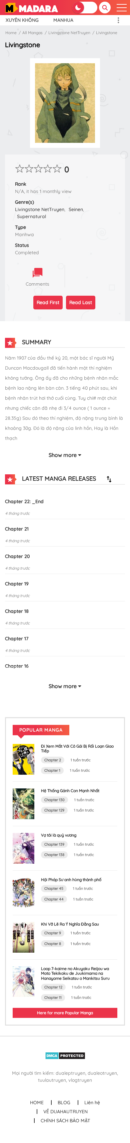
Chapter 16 (17, 666)
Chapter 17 (16, 639)
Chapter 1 (52, 770)
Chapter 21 (17, 529)
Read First (48, 302)
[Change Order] (109, 479)
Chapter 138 (54, 854)
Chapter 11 (53, 997)
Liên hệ (92, 1103)
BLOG (64, 1103)
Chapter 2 (52, 760)
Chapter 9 (52, 933)
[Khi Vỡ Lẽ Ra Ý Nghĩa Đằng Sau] (23, 937)
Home (11, 32)
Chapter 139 (54, 844)
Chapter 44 (54, 899)
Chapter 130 (54, 799)
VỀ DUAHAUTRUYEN (65, 1112)
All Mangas (32, 32)
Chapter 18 (17, 611)
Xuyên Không (22, 20)
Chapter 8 (52, 943)
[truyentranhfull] (31, 7)
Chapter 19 (17, 584)
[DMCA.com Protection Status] (65, 1055)
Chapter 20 (17, 556)
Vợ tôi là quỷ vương (58, 835)
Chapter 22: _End (24, 501)
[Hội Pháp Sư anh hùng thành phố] (23, 892)
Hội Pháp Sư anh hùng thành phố (71, 879)
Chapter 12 (53, 987)
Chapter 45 (53, 888)
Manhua (63, 20)
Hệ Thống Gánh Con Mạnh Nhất (70, 790)
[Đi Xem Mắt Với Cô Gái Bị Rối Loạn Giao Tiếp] (23, 759)
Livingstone (106, 32)
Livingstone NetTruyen (69, 32)
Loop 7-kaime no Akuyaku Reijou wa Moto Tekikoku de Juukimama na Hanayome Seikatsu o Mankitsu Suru (75, 973)
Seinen (76, 209)
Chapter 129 (54, 810)
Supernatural (31, 216)
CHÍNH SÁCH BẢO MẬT (65, 1121)
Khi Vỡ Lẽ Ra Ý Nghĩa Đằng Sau (70, 924)
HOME (37, 1103)
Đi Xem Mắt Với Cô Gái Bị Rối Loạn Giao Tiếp (77, 748)
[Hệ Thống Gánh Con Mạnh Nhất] (23, 803)
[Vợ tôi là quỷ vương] (23, 848)
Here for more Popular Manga (65, 1012)
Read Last (80, 302)
